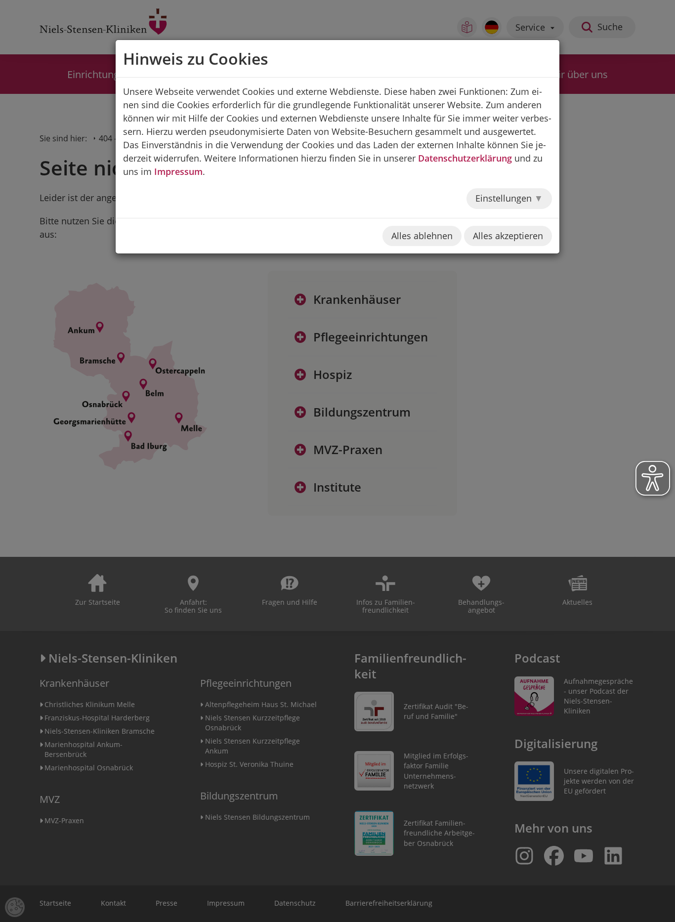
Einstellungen (504, 198)
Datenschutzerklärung (465, 158)
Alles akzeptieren (508, 236)
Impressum (178, 171)
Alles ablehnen (422, 236)
